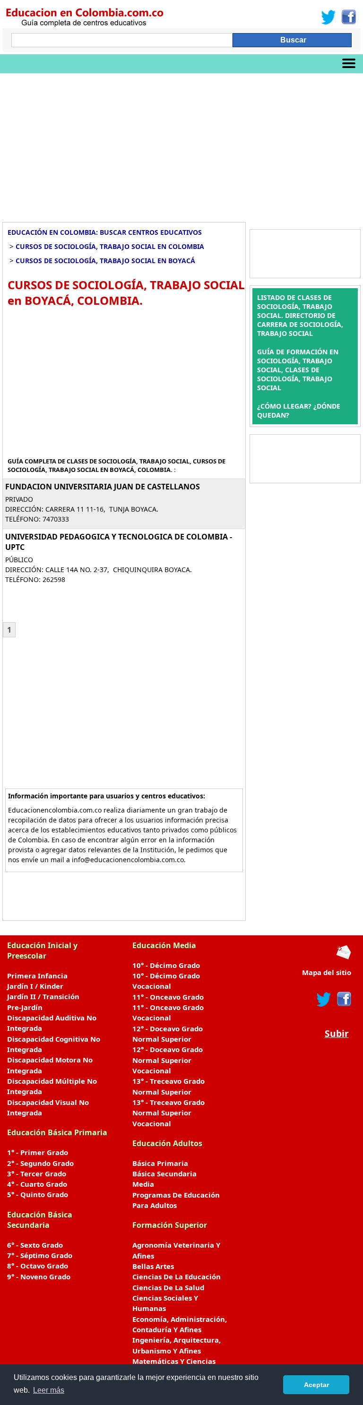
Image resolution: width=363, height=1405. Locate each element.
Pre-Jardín (25, 1007)
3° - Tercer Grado (36, 1173)
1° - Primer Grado (37, 1152)
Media (143, 1184)
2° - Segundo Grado (40, 1163)
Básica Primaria (160, 1163)
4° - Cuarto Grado (37, 1184)
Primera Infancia (37, 975)
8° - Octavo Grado (37, 1265)
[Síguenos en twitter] (324, 999)
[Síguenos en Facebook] (348, 17)
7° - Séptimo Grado (39, 1255)
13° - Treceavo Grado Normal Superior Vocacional (168, 1112)
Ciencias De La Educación (176, 1276)
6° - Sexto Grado (35, 1245)
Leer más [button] (48, 1390)
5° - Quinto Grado (37, 1194)
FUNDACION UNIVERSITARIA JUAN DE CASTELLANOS (102, 486)
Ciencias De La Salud (168, 1287)
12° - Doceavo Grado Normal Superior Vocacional (167, 1060)
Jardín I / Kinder (35, 986)
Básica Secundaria (164, 1173)
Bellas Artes (153, 1266)
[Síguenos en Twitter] (328, 17)
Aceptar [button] (316, 1384)
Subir (337, 1033)
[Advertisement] (181, 144)
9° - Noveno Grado (38, 1276)
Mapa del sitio (326, 972)
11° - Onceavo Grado (168, 997)
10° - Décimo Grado (166, 965)
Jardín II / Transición (43, 996)
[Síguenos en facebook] (343, 999)
